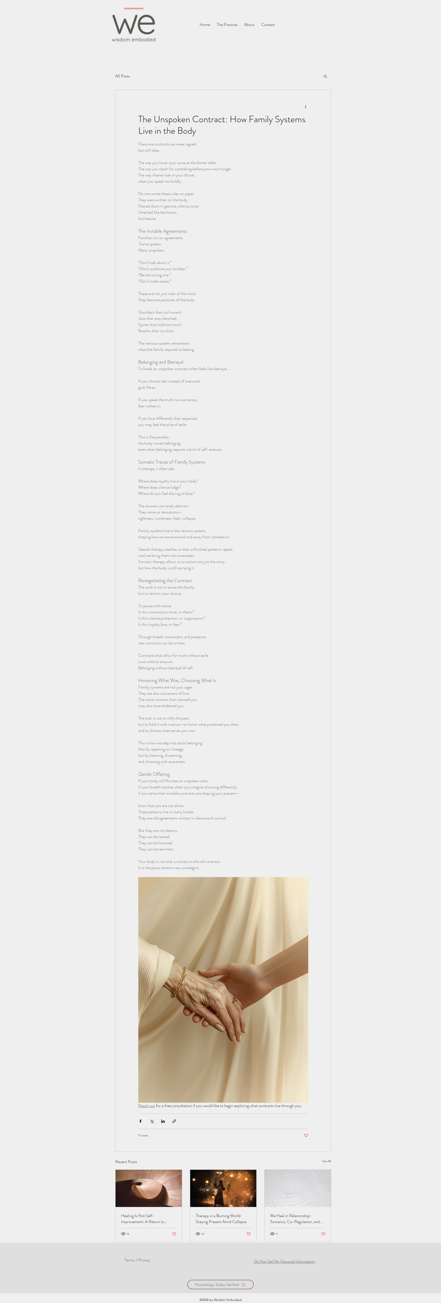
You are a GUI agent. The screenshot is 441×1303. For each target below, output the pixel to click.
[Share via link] (174, 1121)
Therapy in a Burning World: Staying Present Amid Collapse (221, 1219)
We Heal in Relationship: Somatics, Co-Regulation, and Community (295, 1219)
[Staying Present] (223, 1188)
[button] (268, 25)
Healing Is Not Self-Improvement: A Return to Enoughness (142, 1219)
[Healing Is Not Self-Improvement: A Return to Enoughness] (149, 1188)
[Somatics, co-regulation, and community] (298, 1188)
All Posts (122, 76)
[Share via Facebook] (140, 1121)
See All (326, 1161)
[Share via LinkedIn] (163, 1121)
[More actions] (305, 106)
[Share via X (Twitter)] (152, 1121)
